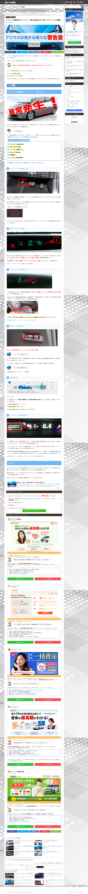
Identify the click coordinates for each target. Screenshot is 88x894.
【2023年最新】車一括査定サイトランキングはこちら (74, 42)
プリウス (8, 17)
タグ (67, 98)
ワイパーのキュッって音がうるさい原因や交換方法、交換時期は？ (47, 863)
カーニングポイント (74, 49)
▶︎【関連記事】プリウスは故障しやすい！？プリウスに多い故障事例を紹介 (25, 456)
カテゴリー (68, 94)
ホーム (61, 2)
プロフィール (10, 892)
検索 (74, 110)
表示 (13, 85)
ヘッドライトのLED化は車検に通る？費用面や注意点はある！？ (20, 859)
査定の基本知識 (80, 2)
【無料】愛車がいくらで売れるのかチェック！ (34, 510)
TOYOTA (13, 17)
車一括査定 (66, 2)
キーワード (68, 89)
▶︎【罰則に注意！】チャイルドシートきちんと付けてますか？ (22, 320)
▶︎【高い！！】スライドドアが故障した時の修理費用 (20, 263)
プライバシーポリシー (17, 892)
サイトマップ (29, 892)
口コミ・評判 (47, 578)
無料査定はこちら (19, 578)
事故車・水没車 (73, 2)
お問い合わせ (24, 892)
